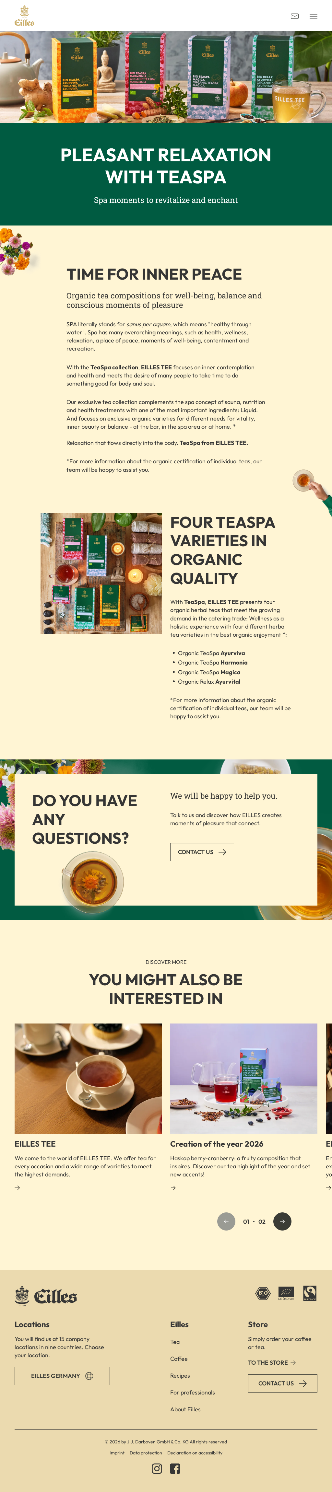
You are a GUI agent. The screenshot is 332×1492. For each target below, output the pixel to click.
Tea (175, 1342)
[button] (226, 1221)
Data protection (146, 1453)
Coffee (179, 1358)
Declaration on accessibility (194, 1453)
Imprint (117, 1453)
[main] (166, 650)
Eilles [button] (179, 1324)
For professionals (192, 1392)
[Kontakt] (295, 15)
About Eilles (185, 1409)
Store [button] (258, 1324)
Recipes (180, 1375)
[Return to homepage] (24, 15)
